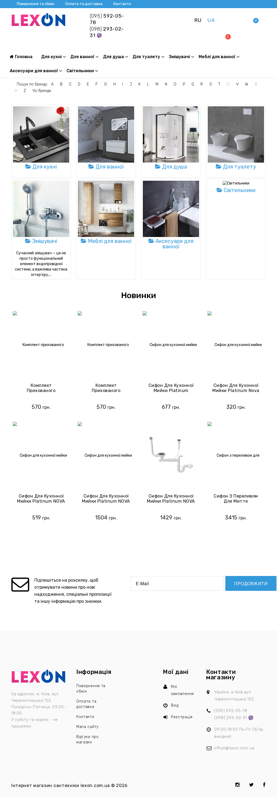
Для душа (113, 56)
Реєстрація (182, 717)
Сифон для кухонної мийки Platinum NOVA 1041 (41, 501)
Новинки (138, 295)
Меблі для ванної (217, 56)
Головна (23, 56)
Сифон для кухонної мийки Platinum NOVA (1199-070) (106, 501)
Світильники (80, 70)
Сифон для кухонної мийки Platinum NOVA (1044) (171, 501)
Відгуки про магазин (87, 740)
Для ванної (82, 56)
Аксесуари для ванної (34, 70)
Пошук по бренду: (32, 84)
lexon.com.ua (95, 785)
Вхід (175, 705)
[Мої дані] (240, 20)
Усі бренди (41, 90)
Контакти (122, 4)
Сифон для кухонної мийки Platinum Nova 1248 (235, 390)
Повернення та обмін (35, 4)
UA (211, 20)
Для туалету (146, 56)
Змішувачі (179, 56)
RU (198, 20)
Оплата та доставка (84, 4)
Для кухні (51, 56)
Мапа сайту (87, 726)
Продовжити (251, 583)
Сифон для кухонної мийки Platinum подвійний (171, 390)
